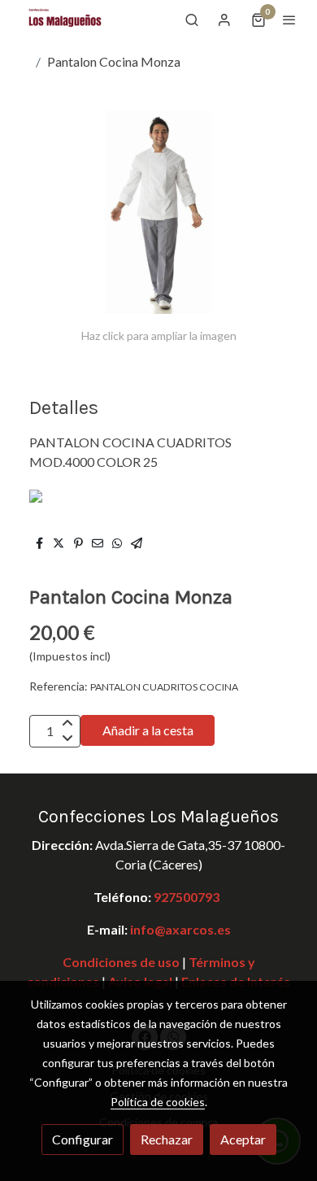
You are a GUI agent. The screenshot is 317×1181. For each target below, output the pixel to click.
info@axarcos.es (180, 929)
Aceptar (243, 1139)
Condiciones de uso (121, 962)
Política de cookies (158, 1102)
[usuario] (224, 19)
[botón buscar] (191, 19)
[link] (65, 19)
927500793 (186, 896)
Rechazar (167, 1139)
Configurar (82, 1139)
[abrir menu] (289, 19)
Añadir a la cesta (147, 730)
